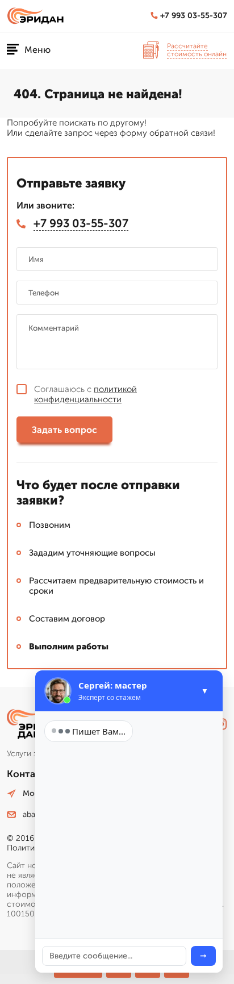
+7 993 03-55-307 (193, 15)
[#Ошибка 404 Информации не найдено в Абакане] (38, 15)
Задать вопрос (64, 429)
